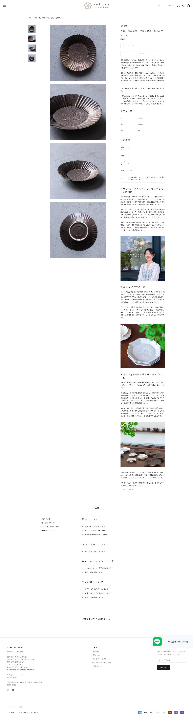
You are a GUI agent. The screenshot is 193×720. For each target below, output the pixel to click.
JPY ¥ (160, 5)
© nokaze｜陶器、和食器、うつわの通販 (23, 713)
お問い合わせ (97, 666)
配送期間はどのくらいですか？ (96, 526)
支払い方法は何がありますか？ (96, 551)
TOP (31, 18)
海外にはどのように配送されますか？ (98, 593)
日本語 (170, 5)
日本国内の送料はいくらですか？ (96, 535)
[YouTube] (13, 690)
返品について (97, 655)
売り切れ (143, 53)
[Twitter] (130, 489)
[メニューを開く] (4, 6)
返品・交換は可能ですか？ (94, 572)
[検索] (183, 5)
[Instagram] (8, 690)
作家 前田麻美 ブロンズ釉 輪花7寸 (47, 18)
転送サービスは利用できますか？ (96, 589)
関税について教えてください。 (96, 597)
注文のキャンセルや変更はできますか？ (99, 568)
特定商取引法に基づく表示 (101, 663)
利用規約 (95, 651)
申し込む (163, 667)
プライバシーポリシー (100, 659)
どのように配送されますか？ (95, 530)
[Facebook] (127, 489)
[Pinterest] (133, 489)
